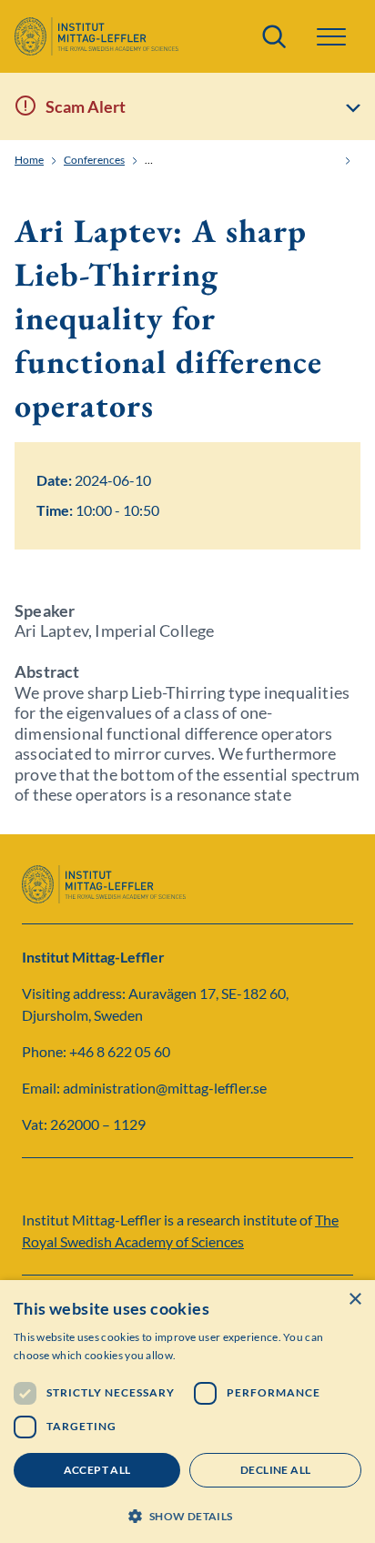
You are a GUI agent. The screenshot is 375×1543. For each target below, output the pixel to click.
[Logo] (96, 36)
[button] (187, 1514)
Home (29, 160)
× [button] (354, 1299)
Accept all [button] (97, 1470)
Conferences (94, 160)
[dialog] (187, 1411)
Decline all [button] (275, 1470)
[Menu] (331, 36)
